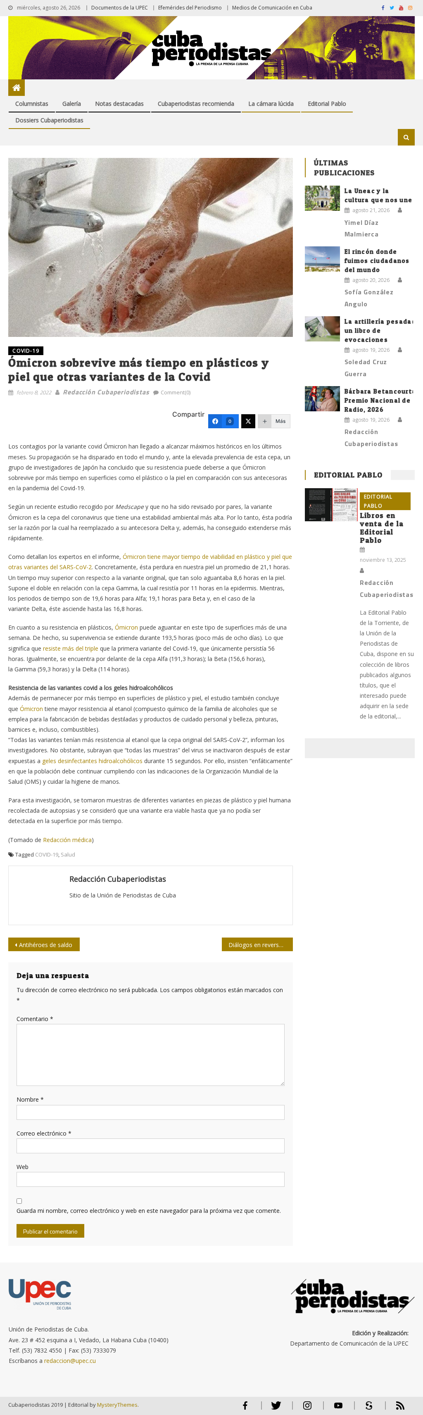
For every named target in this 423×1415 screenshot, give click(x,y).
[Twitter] (248, 421)
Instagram (307, 1409)
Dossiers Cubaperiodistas (49, 120)
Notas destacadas (119, 103)
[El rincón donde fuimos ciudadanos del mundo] (322, 259)
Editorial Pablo (327, 103)
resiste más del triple (70, 648)
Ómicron (126, 627)
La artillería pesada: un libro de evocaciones (379, 330)
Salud (68, 854)
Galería (71, 103)
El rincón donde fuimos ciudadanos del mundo (377, 261)
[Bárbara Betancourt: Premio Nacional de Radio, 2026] (322, 398)
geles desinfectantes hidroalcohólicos (92, 761)
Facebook (245, 1409)
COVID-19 (25, 350)
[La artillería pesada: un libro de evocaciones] (322, 328)
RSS (395, 1409)
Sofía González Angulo (369, 298)
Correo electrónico (44, 1133)
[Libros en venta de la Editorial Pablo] (331, 504)
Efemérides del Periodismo (190, 7)
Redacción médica (67, 840)
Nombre (30, 1099)
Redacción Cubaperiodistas (106, 392)
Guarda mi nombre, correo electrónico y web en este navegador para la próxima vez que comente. (149, 1211)
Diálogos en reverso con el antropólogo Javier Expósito (260, 945)
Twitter (274, 1409)
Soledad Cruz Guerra (366, 368)
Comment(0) (175, 392)
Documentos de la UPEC (119, 7)
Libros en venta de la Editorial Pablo (382, 527)
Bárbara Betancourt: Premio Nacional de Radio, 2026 (379, 400)
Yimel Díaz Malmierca (362, 228)
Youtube (338, 1409)
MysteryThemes (117, 1404)
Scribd (367, 1409)
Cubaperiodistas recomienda (196, 103)
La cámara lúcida (271, 103)
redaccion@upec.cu (70, 1361)
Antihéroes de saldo (45, 945)
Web (23, 1167)
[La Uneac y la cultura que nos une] (322, 198)
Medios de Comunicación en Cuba (272, 7)
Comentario (35, 1019)
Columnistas (31, 103)
